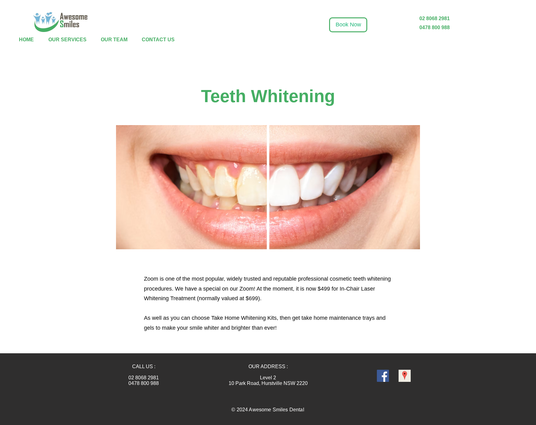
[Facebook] (383, 376)
